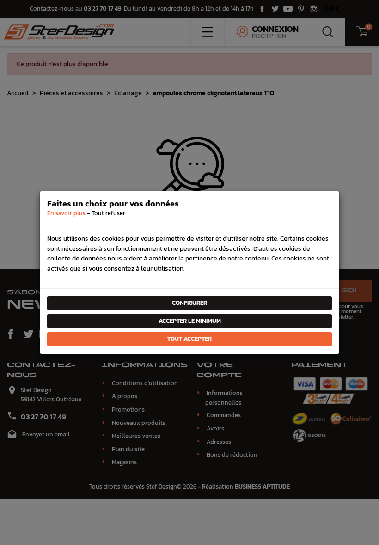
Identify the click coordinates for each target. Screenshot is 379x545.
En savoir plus (66, 213)
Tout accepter (189, 338)
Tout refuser (108, 213)
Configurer (189, 302)
